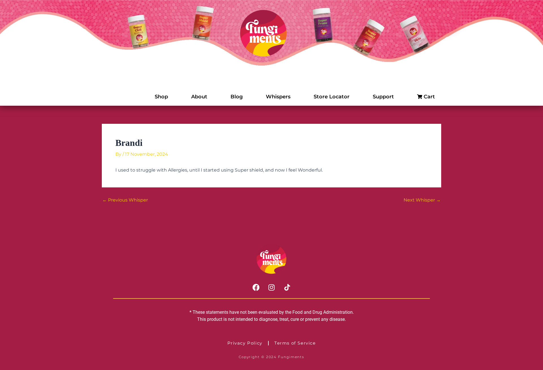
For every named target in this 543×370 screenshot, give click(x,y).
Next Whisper (422, 200)
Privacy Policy (244, 343)
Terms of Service (295, 343)
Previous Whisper (125, 200)
